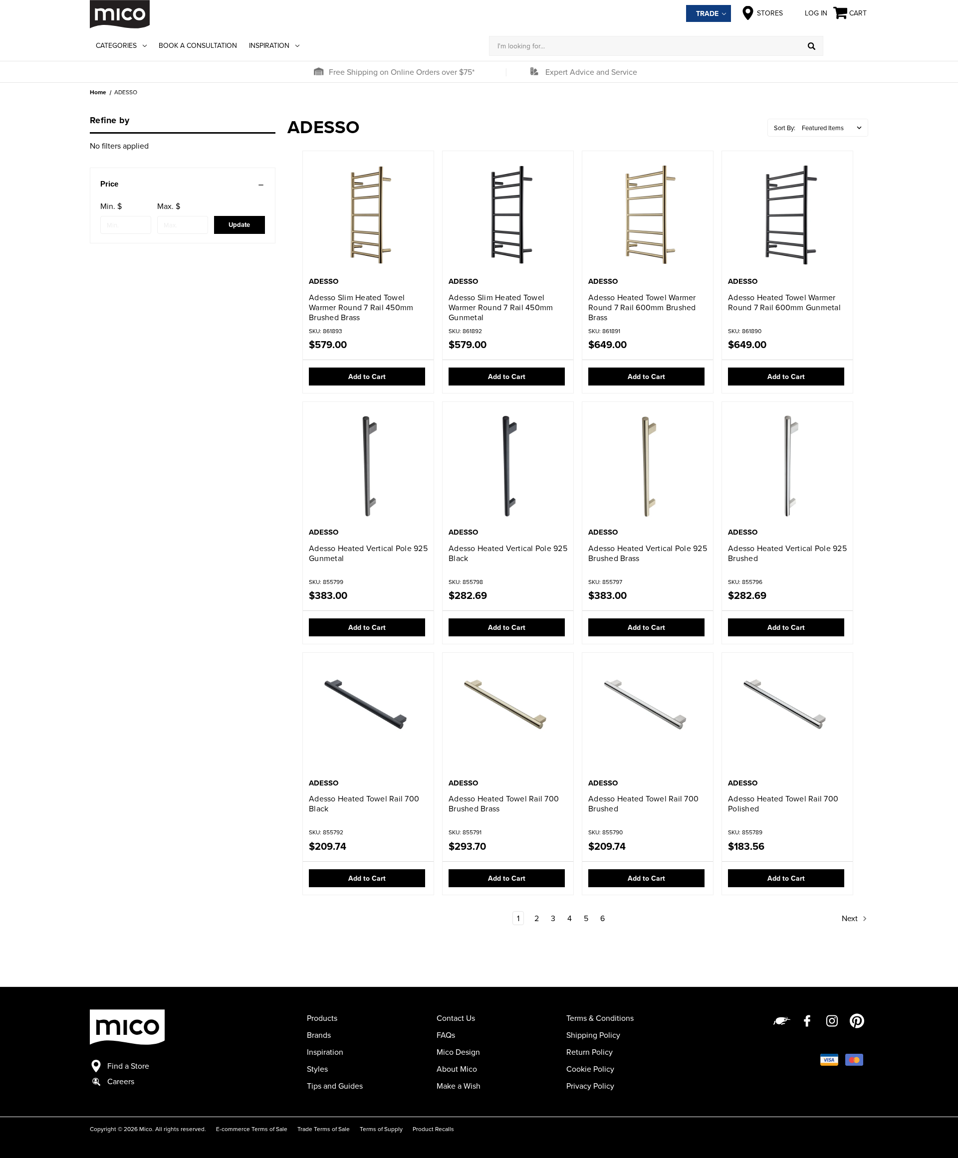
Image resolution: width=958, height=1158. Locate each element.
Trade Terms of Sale (323, 1129)
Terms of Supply (381, 1129)
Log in (816, 13)
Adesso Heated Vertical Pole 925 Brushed (787, 553)
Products (322, 1017)
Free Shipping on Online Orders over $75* (402, 71)
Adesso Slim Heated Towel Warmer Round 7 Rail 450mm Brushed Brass (361, 307)
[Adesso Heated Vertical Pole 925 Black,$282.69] (508, 465)
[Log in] (845, 45)
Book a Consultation (198, 45)
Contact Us (456, 1017)
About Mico (457, 1068)
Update (239, 224)
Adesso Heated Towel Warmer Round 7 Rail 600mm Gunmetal (784, 302)
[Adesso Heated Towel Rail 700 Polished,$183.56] (787, 716)
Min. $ (111, 205)
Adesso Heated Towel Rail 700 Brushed (643, 803)
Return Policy (589, 1051)
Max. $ (168, 205)
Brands (319, 1034)
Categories (116, 45)
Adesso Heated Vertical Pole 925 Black (508, 553)
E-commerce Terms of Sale (251, 1129)
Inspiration (269, 45)
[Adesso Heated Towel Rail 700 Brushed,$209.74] (648, 716)
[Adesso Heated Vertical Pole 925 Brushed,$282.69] (787, 465)
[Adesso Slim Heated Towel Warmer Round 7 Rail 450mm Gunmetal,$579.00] (508, 214)
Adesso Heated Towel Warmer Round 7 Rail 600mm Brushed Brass (642, 307)
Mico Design (458, 1051)
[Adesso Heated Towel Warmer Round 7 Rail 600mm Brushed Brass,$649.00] (648, 214)
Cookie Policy (590, 1068)
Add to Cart (367, 377)
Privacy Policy (590, 1085)
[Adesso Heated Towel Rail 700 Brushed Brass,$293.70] (508, 716)
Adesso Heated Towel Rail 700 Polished (783, 803)
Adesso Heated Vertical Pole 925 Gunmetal (368, 553)
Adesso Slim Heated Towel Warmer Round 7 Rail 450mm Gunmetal (501, 307)
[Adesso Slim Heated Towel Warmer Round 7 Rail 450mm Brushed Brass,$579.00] (368, 214)
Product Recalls (433, 1129)
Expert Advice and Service (591, 71)
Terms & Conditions (600, 1017)
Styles (317, 1068)
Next (851, 918)
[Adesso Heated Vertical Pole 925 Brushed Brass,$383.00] (648, 465)
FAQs (446, 1034)
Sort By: (784, 127)
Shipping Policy (593, 1034)
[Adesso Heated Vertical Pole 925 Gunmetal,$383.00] (368, 465)
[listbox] (834, 127)
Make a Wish (458, 1085)
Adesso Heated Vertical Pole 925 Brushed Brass (647, 553)
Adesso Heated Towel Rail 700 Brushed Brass (504, 803)
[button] (318, 72)
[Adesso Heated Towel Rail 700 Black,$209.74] (368, 716)
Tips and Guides (335, 1085)
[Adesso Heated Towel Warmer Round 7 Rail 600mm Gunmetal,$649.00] (787, 214)
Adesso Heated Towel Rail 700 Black (364, 803)
